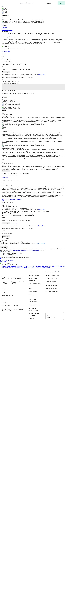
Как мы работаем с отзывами (10, 175)
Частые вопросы (34, 275)
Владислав (5, 177)
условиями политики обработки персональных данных (24, 250)
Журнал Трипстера (8, 295)
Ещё (3, 159)
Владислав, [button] (14, 48)
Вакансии (5, 299)
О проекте (5, 302)
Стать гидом (33, 291)
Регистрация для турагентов (33, 309)
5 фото (4, 110)
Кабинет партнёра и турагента (34, 314)
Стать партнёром (34, 305)
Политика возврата (35, 284)
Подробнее (41, 74)
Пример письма (40, 243)
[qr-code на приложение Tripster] (22, 283)
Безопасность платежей (33, 279)
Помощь (48, 3)
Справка (31, 318)
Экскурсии (5, 289)
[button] (61, 3)
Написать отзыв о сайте (51, 316)
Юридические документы (10, 305)
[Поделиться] (2, 17)
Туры (3, 292)
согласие (22, 248)
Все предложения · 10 (16, 199)
